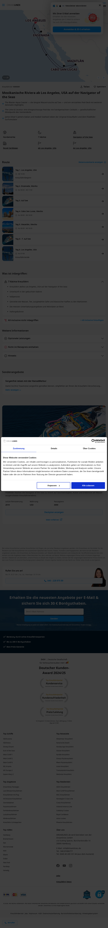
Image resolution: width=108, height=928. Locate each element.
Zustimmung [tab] (19, 448)
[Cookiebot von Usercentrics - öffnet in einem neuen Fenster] (93, 441)
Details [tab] (54, 448)
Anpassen (52, 485)
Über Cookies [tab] (89, 448)
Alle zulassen (88, 485)
